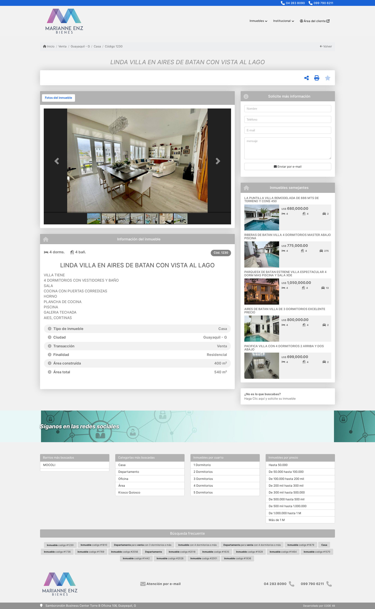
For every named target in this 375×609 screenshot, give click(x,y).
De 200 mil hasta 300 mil (286, 485)
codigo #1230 (60, 545)
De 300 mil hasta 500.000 (287, 492)
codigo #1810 (94, 544)
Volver (327, 46)
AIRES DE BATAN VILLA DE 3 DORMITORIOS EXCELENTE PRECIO (284, 310)
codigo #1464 (283, 551)
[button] (58, 161)
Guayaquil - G (80, 46)
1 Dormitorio (202, 465)
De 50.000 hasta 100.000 (286, 472)
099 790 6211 (323, 3)
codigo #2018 (182, 551)
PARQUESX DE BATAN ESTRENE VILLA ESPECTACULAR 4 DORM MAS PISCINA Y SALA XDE (285, 273)
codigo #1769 (91, 551)
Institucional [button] (282, 21)
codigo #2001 (203, 558)
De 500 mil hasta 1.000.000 (287, 506)
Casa (97, 46)
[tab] (58, 98)
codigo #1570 (317, 551)
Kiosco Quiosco (129, 492)
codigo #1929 (249, 551)
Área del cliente (315, 21)
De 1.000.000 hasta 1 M (285, 513)
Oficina (123, 479)
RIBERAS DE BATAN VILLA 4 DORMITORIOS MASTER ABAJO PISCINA (287, 236)
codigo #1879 (301, 544)
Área (121, 485)
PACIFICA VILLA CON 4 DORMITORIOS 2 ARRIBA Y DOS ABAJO (284, 347)
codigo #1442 (136, 558)
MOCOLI (49, 465)
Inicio (50, 46)
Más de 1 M (277, 520)
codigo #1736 (57, 551)
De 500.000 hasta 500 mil (286, 499)
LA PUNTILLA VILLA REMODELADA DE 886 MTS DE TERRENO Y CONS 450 (281, 199)
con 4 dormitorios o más (197, 544)
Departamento (128, 472)
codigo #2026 (170, 558)
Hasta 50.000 (278, 465)
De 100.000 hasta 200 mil (286, 479)
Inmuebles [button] (257, 21)
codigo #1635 (215, 551)
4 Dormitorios (203, 485)
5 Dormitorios (203, 492)
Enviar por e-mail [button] (289, 166)
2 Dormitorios (203, 472)
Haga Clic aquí (254, 398)
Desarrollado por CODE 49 (319, 605)
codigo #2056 (124, 551)
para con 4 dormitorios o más (252, 544)
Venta (62, 46)
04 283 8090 (295, 3)
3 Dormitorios (203, 479)
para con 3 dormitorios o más (142, 544)
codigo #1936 (237, 558)
